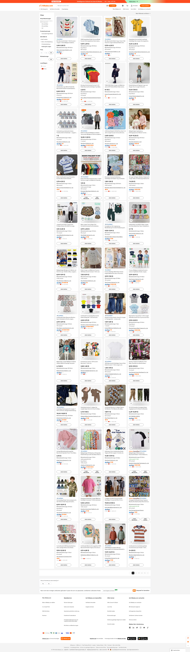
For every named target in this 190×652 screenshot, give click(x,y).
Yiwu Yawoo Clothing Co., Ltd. (63, 141)
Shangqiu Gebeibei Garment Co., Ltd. (89, 370)
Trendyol (110, 645)
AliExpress (72, 645)
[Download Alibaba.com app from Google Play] (143, 638)
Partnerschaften (133, 619)
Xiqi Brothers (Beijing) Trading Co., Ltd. (89, 555)
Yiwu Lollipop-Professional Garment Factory (91, 97)
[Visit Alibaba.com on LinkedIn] (133, 627)
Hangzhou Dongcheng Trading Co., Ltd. (90, 509)
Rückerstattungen (111, 615)
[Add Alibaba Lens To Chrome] (66, 638)
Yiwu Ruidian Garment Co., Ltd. (88, 235)
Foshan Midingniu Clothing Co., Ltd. (113, 328)
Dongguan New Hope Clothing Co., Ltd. (90, 191)
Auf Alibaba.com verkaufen (135, 602)
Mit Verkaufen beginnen (134, 606)
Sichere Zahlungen (68, 602)
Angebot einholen (90, 606)
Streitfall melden (111, 611)
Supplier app (93, 638)
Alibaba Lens (45, 638)
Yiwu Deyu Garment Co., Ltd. (111, 143)
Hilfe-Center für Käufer (112, 602)
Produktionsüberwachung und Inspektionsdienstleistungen (71, 620)
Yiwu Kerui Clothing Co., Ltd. (87, 143)
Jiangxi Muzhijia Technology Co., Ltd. (65, 235)
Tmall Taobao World (86, 645)
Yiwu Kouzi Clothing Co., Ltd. (111, 460)
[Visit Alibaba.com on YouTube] (144, 627)
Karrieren (44, 615)
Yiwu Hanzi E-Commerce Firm (136, 187)
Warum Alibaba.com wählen (48, 602)
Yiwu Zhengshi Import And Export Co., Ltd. (138, 372)
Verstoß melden (111, 624)
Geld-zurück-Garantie (69, 606)
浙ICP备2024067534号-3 (133, 649)
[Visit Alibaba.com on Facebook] (130, 627)
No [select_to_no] (49, 583)
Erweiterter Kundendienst (70, 615)
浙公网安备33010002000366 (119, 649)
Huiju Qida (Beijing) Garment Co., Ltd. (113, 507)
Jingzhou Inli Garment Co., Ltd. (88, 465)
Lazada (93, 645)
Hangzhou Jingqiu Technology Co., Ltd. (89, 324)
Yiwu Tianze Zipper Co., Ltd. (111, 418)
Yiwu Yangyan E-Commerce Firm (64, 556)
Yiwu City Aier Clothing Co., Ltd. (136, 233)
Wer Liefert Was (116, 645)
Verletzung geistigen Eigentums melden (116, 619)
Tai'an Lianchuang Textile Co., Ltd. (64, 50)
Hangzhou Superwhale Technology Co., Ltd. (139, 463)
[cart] (127, 5)
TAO (105, 645)
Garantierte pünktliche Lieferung (71, 611)
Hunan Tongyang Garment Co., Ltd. (113, 94)
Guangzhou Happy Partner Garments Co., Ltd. (91, 51)
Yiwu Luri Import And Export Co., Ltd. (65, 187)
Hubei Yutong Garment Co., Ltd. (64, 460)
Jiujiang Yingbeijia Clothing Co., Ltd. (113, 374)
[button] (107, 6)
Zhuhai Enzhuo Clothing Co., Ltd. (64, 97)
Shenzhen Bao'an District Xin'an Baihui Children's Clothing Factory (113, 236)
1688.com (78, 645)
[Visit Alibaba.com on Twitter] (137, 627)
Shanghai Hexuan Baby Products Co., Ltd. (138, 328)
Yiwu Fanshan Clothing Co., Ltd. (64, 512)
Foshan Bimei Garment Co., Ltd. (112, 558)
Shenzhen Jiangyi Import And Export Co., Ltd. (115, 187)
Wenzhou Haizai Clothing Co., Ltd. (136, 555)
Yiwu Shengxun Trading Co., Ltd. (64, 280)
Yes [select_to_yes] (43, 583)
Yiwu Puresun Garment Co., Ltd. (112, 282)
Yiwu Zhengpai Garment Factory (136, 510)
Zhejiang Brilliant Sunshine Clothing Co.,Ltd (90, 416)
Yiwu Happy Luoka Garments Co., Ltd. (65, 328)
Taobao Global (100, 645)
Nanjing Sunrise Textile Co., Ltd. (64, 370)
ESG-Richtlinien (46, 611)
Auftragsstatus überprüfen (135, 611)
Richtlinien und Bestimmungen (71, 625)
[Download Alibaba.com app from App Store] (131, 638)
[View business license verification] (108, 650)
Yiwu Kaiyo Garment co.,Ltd (135, 141)
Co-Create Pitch (46, 606)
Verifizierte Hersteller (90, 602)
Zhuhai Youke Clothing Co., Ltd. (64, 418)
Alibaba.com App (121, 638)
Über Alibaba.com (46, 597)
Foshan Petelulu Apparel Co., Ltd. (136, 96)
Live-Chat (109, 606)
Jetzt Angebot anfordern (109, 590)
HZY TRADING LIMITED (134, 416)
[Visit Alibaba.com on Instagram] (140, 627)
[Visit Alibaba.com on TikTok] (148, 627)
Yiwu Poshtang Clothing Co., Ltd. (88, 280)
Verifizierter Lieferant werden (135, 615)
